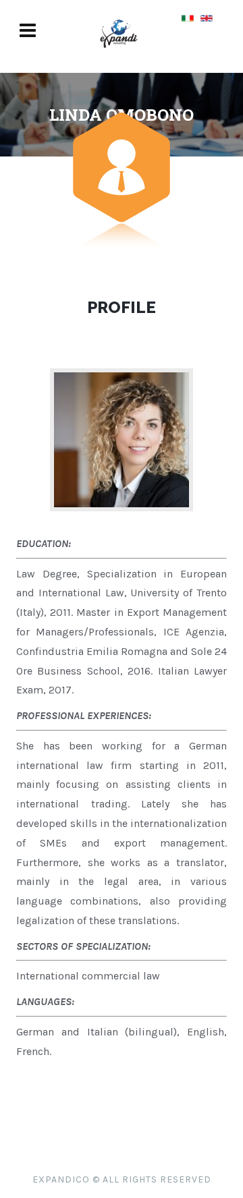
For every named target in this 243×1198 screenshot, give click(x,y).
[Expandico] (118, 53)
